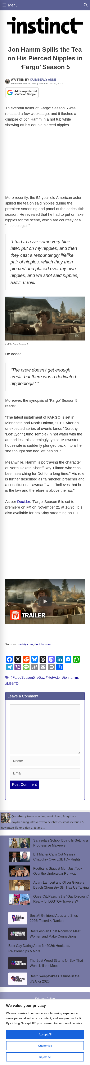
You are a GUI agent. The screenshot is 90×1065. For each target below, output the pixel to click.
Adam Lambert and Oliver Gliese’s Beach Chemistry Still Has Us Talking (61, 885)
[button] (45, 601)
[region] (45, 1032)
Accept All (45, 1034)
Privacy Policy (45, 998)
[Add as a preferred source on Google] (22, 92)
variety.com (25, 644)
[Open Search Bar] (85, 5)
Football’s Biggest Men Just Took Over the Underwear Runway (57, 871)
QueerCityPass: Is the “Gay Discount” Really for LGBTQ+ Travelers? (61, 899)
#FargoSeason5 (23, 677)
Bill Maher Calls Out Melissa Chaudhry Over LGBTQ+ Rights (56, 857)
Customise (45, 1045)
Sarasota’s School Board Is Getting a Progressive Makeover (60, 843)
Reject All (45, 1057)
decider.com (43, 644)
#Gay (40, 677)
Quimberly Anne (43, 79)
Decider (23, 502)
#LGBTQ (11, 683)
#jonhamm (70, 677)
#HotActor (53, 677)
